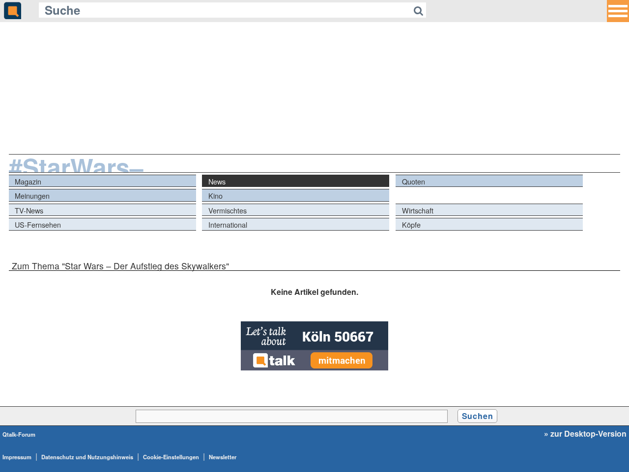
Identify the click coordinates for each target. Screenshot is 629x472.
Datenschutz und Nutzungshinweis (87, 457)
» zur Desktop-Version (585, 433)
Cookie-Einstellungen (171, 457)
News (217, 181)
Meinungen (32, 195)
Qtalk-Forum (18, 434)
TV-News (29, 210)
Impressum (16, 457)
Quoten (413, 181)
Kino (215, 195)
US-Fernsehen (38, 224)
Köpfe (411, 224)
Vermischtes (227, 210)
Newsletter (222, 457)
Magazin (28, 181)
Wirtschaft (417, 210)
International (227, 224)
